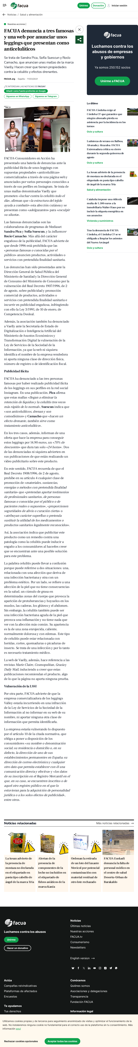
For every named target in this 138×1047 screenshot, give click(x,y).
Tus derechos (12, 1011)
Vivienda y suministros (100, 220)
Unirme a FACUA (112, 81)
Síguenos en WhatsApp (17, 96)
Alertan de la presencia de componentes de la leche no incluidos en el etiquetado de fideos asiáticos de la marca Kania (52, 873)
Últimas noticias (80, 926)
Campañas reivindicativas (20, 985)
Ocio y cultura (95, 131)
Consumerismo (79, 942)
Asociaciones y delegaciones (88, 991)
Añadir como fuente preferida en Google (26, 91)
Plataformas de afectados (20, 991)
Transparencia (79, 996)
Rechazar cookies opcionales (21, 1041)
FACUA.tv (76, 936)
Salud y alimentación (99, 189)
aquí (18, 1028)
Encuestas (10, 996)
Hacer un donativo (17, 948)
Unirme (83, 5)
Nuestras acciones (82, 931)
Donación (98, 5)
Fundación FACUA (81, 1002)
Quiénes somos (80, 985)
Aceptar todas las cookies (62, 1041)
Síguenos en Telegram (46, 96)
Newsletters (77, 947)
